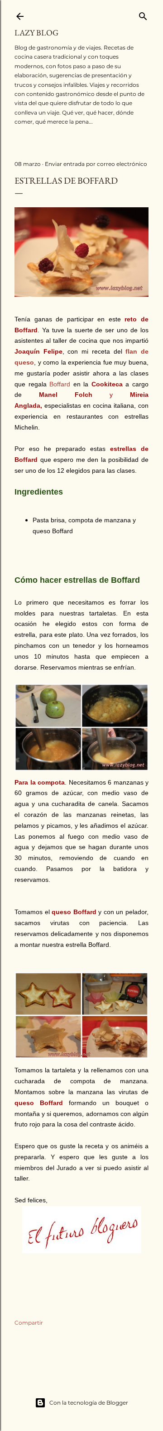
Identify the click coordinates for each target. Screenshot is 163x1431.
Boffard (59, 384)
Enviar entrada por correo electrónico (96, 163)
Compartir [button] (28, 1322)
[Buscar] (143, 14)
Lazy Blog (36, 32)
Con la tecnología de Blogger (88, 1402)
